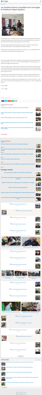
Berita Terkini (5, 359)
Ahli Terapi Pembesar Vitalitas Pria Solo (30, 247)
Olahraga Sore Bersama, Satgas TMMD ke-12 (34, 278)
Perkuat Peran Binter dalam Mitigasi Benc (18, 343)
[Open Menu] (40, 1)
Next (39, 359)
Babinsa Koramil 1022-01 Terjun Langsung (18, 217)
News (6, 88)
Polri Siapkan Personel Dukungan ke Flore (18, 251)
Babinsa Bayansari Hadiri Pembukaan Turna (18, 204)
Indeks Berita (20, 356)
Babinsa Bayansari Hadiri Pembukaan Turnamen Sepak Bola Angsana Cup (19, 362)
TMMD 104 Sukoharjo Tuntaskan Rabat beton (10, 159)
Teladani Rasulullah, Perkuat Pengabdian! (18, 224)
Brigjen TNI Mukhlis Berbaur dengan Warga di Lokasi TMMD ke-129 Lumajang (17, 154)
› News (4, 4)
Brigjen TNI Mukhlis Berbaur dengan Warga (7, 277)
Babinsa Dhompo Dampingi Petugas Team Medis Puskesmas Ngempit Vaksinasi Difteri (17, 198)
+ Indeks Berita (4, 387)
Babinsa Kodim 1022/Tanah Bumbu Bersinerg (18, 295)
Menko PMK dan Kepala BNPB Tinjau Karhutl (18, 264)
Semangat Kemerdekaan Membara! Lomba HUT (11, 246)
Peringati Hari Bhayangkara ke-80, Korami (23, 322)
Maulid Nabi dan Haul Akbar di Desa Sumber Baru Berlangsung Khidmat (19, 367)
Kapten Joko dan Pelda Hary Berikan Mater (18, 349)
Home (2, 4)
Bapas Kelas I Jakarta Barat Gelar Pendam (18, 282)
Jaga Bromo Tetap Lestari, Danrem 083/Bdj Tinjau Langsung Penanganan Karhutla (18, 164)
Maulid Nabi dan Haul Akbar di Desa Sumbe (24, 210)
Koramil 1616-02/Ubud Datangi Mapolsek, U (23, 316)
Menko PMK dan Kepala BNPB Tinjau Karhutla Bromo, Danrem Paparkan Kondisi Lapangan (17, 149)
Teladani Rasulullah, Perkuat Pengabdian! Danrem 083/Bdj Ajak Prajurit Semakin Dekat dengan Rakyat (22, 378)
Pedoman (20, 392)
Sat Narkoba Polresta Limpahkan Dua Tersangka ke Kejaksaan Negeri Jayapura (20, 8)
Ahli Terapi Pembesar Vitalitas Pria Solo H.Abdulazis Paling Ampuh (14, 144)
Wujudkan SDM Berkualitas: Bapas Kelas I (24, 336)
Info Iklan (24, 392)
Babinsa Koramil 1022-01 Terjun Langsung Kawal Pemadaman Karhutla (19, 372)
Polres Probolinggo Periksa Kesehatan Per (18, 257)
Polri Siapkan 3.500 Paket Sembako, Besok (18, 230)
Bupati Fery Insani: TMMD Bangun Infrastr (31, 312)
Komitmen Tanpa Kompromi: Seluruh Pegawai (18, 329)
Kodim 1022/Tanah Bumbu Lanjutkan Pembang (18, 289)
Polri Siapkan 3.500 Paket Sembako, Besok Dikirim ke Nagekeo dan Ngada (19, 382)
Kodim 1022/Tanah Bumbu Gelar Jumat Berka (11, 311)
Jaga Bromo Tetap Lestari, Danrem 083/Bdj (21, 277)
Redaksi (17, 392)
